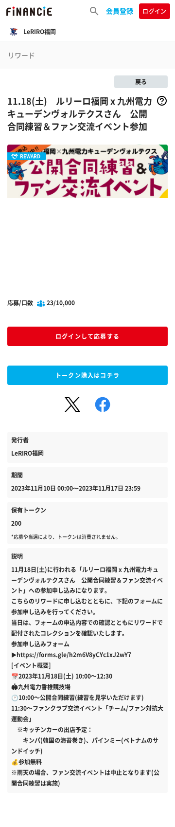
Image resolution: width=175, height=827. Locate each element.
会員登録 (119, 11)
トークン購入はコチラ (87, 375)
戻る (141, 81)
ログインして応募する (87, 336)
